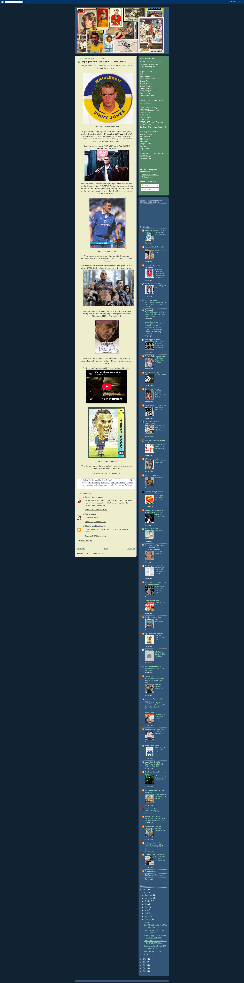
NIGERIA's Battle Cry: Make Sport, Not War (160, 796)
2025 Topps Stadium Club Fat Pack (159, 360)
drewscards (149, 713)
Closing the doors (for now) (160, 552)
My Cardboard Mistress (154, 634)
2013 (145, 892)
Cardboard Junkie (152, 389)
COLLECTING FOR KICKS (155, 855)
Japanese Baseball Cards (155, 230)
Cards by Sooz (150, 879)
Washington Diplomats (154, 566)
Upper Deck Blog (151, 322)
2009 (145, 968)
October (148, 901)
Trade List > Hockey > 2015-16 (160, 733)
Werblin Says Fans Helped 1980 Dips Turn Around (160, 571)
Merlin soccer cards (118, 483)
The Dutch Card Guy (153, 617)
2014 (145, 889)
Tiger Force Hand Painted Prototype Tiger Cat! (154, 765)
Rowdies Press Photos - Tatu (160, 515)
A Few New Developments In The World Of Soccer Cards (155, 820)
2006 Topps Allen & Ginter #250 (159, 637)
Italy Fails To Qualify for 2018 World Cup (160, 654)
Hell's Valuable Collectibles (155, 405)
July (146, 904)
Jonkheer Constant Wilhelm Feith (159, 686)
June (147, 907)
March (147, 916)
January (148, 922)
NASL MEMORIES (152, 746)
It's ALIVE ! (148, 954)
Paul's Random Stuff (153, 667)
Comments (147, 190)
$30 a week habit (151, 459)
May (146, 910)
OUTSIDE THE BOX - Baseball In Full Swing (160, 428)
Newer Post (81, 549)
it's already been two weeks (160, 462)
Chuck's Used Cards (93, 526)
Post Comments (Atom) (95, 553)
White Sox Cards (151, 529)
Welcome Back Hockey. (153, 951)
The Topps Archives (153, 340)
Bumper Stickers (160, 374)
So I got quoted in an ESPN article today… (154, 670)
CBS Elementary (94, 483)
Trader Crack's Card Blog (154, 729)
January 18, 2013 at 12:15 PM (96, 510)
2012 (145, 959)
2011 (145, 962)
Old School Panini (152, 601)
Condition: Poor (151, 809)
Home (106, 549)
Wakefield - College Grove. (160, 829)
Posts (145, 185)
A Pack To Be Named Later (155, 356)
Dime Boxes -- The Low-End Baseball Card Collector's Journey (154, 547)
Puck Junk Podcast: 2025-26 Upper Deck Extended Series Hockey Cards (155, 314)
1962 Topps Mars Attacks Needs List (159, 498)
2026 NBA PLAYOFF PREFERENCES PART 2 (160, 394)
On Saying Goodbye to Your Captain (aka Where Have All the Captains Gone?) (155, 705)
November (149, 898)
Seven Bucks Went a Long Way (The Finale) (159, 589)
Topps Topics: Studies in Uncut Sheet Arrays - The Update (160, 345)
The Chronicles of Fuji (153, 284)
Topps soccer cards (106, 485)
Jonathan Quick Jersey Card (160, 408)
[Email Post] (130, 480)
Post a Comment (85, 541)
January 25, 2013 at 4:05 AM (95, 536)
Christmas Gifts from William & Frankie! (160, 717)
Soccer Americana (152, 372)
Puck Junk (149, 310)
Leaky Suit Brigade (152, 762)
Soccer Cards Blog (152, 817)
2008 (145, 971)
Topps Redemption (159, 620)
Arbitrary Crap (150, 871)
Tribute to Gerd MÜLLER (160, 604)
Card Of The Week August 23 (160, 233)
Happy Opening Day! (152, 811)
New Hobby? (159, 477)
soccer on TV (93, 485)
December (149, 895)
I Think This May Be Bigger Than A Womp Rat (160, 778)
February (148, 919)
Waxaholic (149, 650)
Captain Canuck (91, 497)
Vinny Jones (119, 485)
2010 (145, 965)
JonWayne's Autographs (154, 875)
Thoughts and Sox (152, 475)
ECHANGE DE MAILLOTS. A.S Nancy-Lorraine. (160, 446)
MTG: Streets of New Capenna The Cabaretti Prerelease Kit (155, 303)
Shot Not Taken (151, 300)
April (147, 913)
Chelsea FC (105, 483)
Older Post (131, 549)
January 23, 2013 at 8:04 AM (95, 522)
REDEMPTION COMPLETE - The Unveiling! (160, 859)
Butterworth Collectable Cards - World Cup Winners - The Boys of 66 (160, 273)
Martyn (87, 514)
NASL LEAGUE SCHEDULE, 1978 (160, 749)
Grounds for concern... (154, 826)
